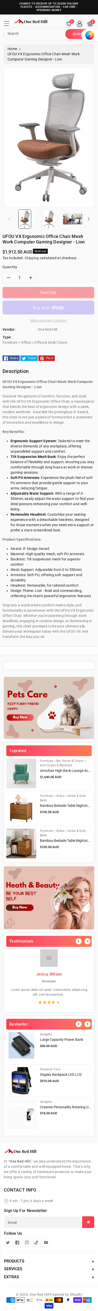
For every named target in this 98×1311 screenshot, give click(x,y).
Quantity (10, 267)
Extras (11, 1277)
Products (14, 1261)
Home (12, 49)
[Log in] (80, 24)
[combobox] (35, 34)
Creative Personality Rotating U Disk (68, 1107)
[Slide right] (88, 218)
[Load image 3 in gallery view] (73, 219)
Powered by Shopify (66, 1295)
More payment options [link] (48, 320)
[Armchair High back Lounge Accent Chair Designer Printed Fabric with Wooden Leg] (21, 773)
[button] (9, 24)
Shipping (32, 258)
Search (79, 34)
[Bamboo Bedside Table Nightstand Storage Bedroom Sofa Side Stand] (21, 808)
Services (13, 1269)
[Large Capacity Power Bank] (21, 1047)
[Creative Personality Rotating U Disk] (21, 1114)
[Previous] (79, 941)
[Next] (87, 941)
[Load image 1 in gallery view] (25, 219)
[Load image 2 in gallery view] (49, 219)
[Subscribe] (88, 1222)
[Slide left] (9, 218)
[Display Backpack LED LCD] (21, 1080)
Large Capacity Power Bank (61, 1040)
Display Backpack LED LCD (61, 1075)
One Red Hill (39, 1295)
